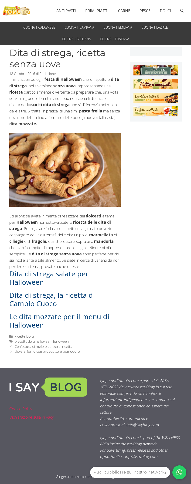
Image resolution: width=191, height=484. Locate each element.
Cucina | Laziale (154, 27)
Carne (124, 10)
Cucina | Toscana (114, 39)
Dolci (165, 10)
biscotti (20, 341)
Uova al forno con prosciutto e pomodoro (47, 351)
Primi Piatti (97, 10)
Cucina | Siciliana (76, 39)
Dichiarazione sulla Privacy (31, 417)
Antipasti (66, 10)
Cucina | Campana (79, 27)
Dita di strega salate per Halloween (49, 278)
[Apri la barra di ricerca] (182, 11)
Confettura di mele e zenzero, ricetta (43, 346)
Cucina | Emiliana (117, 27)
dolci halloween (39, 341)
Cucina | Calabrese (39, 27)
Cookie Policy (20, 408)
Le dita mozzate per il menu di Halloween (59, 321)
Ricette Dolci (24, 336)
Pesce (145, 10)
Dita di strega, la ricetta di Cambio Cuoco (52, 299)
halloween (61, 341)
